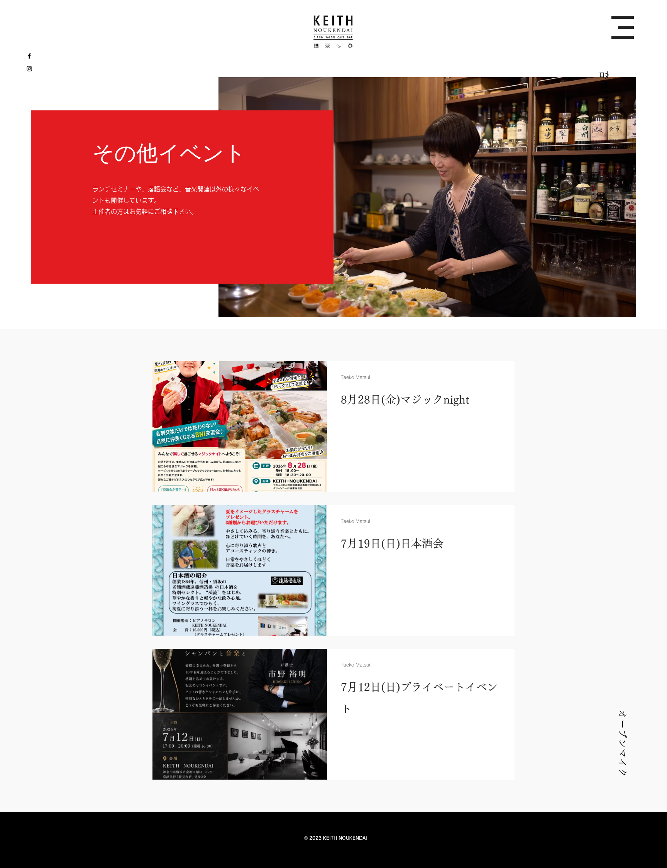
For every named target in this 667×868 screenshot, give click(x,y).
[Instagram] (29, 68)
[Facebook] (29, 55)
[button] (622, 27)
